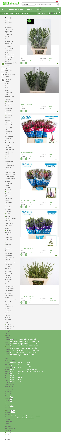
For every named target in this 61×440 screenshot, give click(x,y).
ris (6, 242)
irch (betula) (10, 101)
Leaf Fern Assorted (8, 268)
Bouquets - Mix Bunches (10, 105)
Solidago (8, 426)
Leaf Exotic (8, 264)
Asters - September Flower (9, 92)
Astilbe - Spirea (10, 97)
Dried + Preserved (8, 188)
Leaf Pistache (9, 286)
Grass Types (9, 223)
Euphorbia (8, 203)
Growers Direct (8, 13)
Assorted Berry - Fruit (10, 76)
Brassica (8, 111)
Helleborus (8, 235)
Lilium (7, 304)
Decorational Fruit (9, 162)
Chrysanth (8, 125)
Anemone (8, 46)
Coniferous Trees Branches (10, 142)
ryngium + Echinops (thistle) (8, 194)
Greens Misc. (9, 226)
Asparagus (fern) (8, 71)
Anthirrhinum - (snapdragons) (10, 56)
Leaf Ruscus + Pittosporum (9, 290)
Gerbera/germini (11, 218)
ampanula (9, 115)
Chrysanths (9, 136)
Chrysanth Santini (8, 133)
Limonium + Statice (9, 308)
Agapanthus (9, 32)
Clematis (8, 138)
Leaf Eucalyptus (10, 262)
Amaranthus (9, 41)
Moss (6, 322)
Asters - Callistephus (9, 87)
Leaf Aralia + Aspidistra (9, 254)
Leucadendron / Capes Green (10, 301)
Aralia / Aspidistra (8, 63)
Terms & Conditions (28, 418)
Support (20, 377)
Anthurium (8, 59)
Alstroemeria (9, 39)
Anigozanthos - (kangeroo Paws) (10, 50)
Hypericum (8, 240)
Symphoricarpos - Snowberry (10, 429)
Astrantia (8, 99)
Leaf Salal (8, 293)
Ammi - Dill (8, 44)
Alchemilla (8, 34)
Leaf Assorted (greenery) (9, 259)
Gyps (7, 228)
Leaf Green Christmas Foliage (8, 273)
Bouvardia (8, 108)
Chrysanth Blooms (8, 128)
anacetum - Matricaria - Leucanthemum (10, 435)
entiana (8, 216)
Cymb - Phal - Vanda (10, 153)
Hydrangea (8, 237)
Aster (7, 83)
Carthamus (9, 118)
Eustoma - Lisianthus (8, 206)
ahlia (7, 156)
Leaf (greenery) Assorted (9, 249)
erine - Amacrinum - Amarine (9, 326)
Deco (7, 159)
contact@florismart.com (35, 371)
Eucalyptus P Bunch (9, 199)
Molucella (8, 320)
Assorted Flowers (8, 80)
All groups (8, 23)
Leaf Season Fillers (9, 296)
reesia (7, 214)
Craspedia (8, 145)
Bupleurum (8, 113)
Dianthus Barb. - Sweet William (10, 178)
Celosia (7, 120)
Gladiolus (8, 221)
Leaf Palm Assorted (8, 283)
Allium (7, 36)
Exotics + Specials (8, 210)
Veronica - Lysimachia (21, 13)
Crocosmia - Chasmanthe (9, 149)
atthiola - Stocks (9, 312)
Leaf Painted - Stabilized (9, 278)
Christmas (8, 122)
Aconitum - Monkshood (9, 28)
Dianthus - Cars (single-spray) (10, 173)
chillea (7, 25)
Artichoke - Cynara (9, 67)
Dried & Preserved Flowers (8, 183)
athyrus (8, 244)
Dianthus (8, 170)
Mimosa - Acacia (8, 316)
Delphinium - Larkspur (9, 166)
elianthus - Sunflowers (9, 231)
